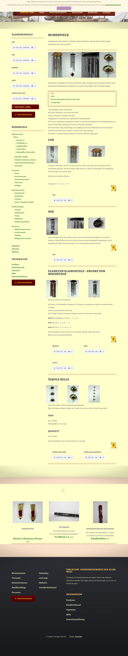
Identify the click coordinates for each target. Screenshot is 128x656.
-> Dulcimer (17, 199)
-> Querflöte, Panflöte (20, 157)
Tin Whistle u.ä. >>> (64, 536)
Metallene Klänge (18, 207)
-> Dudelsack (17, 166)
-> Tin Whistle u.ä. (21, 143)
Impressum (16, 270)
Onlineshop (16, 246)
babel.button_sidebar (23, 107)
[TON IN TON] (16, 15)
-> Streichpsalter (19, 193)
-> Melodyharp (18, 196)
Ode (52, 96)
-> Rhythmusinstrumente (22, 229)
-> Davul (16, 173)
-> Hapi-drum (18, 182)
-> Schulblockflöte (21, 146)
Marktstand (77, 12)
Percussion (15, 226)
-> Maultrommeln (19, 232)
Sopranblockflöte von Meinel (100, 529)
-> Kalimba (17, 235)
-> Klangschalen (18, 213)
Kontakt (106, 12)
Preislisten (15, 264)
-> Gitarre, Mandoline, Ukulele (23, 202)
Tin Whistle (64, 527)
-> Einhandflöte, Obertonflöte (25, 152)
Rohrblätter (28, 529)
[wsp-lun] (52, 162)
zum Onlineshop (24, 115)
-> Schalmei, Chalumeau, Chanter (24, 160)
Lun (52, 93)
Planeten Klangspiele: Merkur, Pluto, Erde (65, 99)
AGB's (14, 273)
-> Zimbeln (17, 210)
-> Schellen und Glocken (21, 222)
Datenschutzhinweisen (113, 5)
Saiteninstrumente (18, 190)
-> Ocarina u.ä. (20, 140)
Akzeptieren (64, 8)
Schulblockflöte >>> (100, 538)
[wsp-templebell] (52, 402)
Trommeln (15, 170)
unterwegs (15, 249)
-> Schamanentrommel (21, 179)
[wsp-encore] (52, 297)
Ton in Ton (78, 636)
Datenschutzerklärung (19, 276)
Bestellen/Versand (18, 267)
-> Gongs (16, 216)
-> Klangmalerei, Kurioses (22, 238)
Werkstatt (93, 12)
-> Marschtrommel (19, 176)
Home (41, 12)
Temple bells (55, 102)
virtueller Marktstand (47, 587)
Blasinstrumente (17, 134)
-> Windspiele (18, 219)
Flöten (15, 137)
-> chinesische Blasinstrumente (24, 163)
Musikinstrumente (58, 12)
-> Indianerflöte (20, 149)
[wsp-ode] (52, 234)
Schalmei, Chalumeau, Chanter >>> (27, 540)
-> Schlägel (17, 185)
